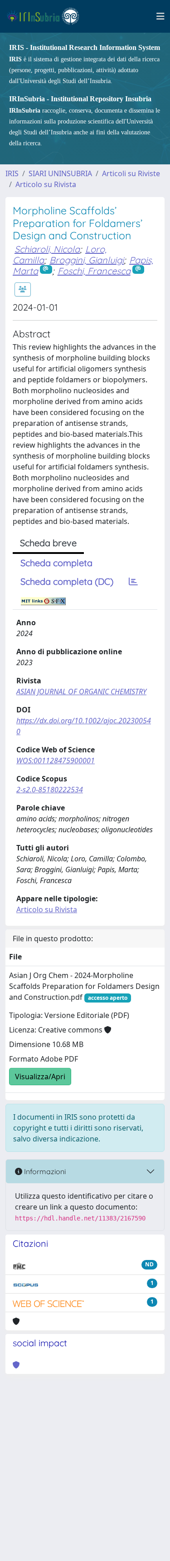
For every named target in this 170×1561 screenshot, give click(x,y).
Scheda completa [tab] (56, 562)
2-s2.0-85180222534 (49, 790)
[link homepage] (46, 16)
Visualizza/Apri (40, 1077)
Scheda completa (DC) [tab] (66, 581)
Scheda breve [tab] (48, 542)
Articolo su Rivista (45, 184)
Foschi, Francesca (94, 271)
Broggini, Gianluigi (86, 260)
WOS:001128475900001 (55, 761)
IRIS (12, 173)
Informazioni (44, 1171)
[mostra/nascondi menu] (160, 16)
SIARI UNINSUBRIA (60, 173)
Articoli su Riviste (131, 173)
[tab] (133, 581)
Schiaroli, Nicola (47, 249)
